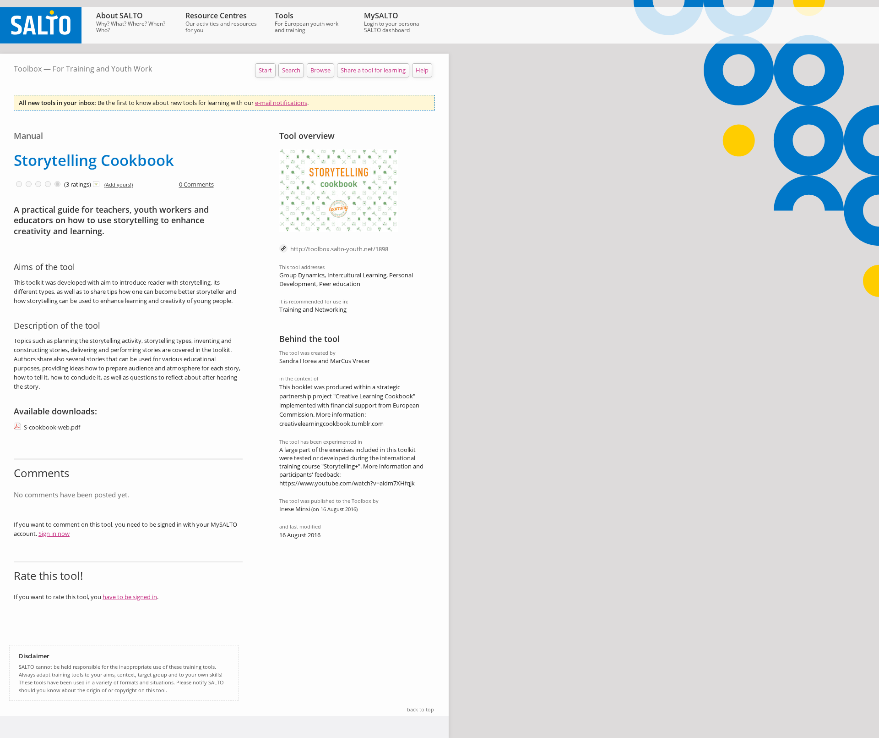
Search (291, 70)
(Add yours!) (118, 184)
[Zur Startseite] (40, 41)
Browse (320, 70)
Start (265, 70)
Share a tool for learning (373, 70)
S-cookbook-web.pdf (52, 427)
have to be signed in (130, 597)
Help (422, 70)
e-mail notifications (281, 103)
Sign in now (54, 533)
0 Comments (196, 184)
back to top (420, 709)
